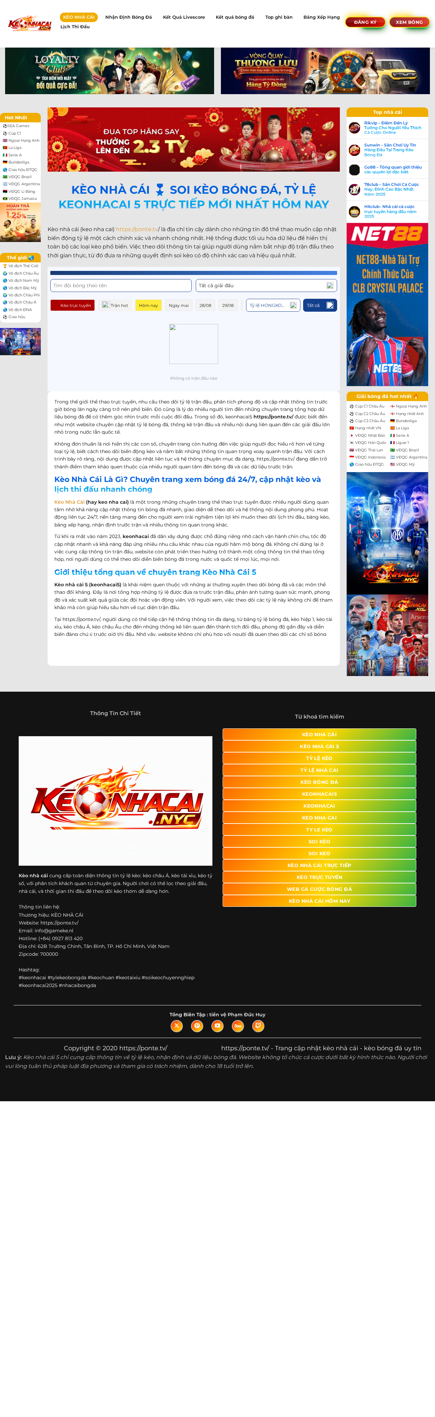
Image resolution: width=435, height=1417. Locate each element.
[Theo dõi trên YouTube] (217, 1026)
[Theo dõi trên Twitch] (258, 1026)
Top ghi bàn (279, 17)
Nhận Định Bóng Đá (128, 17)
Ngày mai (179, 305)
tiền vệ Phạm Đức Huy (237, 1015)
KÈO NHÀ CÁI (78, 17)
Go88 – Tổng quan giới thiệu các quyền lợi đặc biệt (393, 169)
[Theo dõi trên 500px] (238, 1026)
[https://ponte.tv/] (29, 23)
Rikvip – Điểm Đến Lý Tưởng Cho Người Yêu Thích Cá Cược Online (392, 128)
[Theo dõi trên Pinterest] (197, 1026)
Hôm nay (148, 305)
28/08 (205, 305)
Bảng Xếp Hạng (321, 17)
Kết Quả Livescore (184, 17)
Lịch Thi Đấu (75, 26)
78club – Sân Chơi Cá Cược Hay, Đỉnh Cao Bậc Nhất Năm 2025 (391, 189)
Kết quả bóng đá (235, 17)
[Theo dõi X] (177, 1026)
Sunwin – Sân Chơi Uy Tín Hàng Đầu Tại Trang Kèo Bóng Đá (390, 150)
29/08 (228, 305)
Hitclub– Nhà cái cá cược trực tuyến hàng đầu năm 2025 (390, 211)
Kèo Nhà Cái (69, 502)
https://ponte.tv (137, 229)
